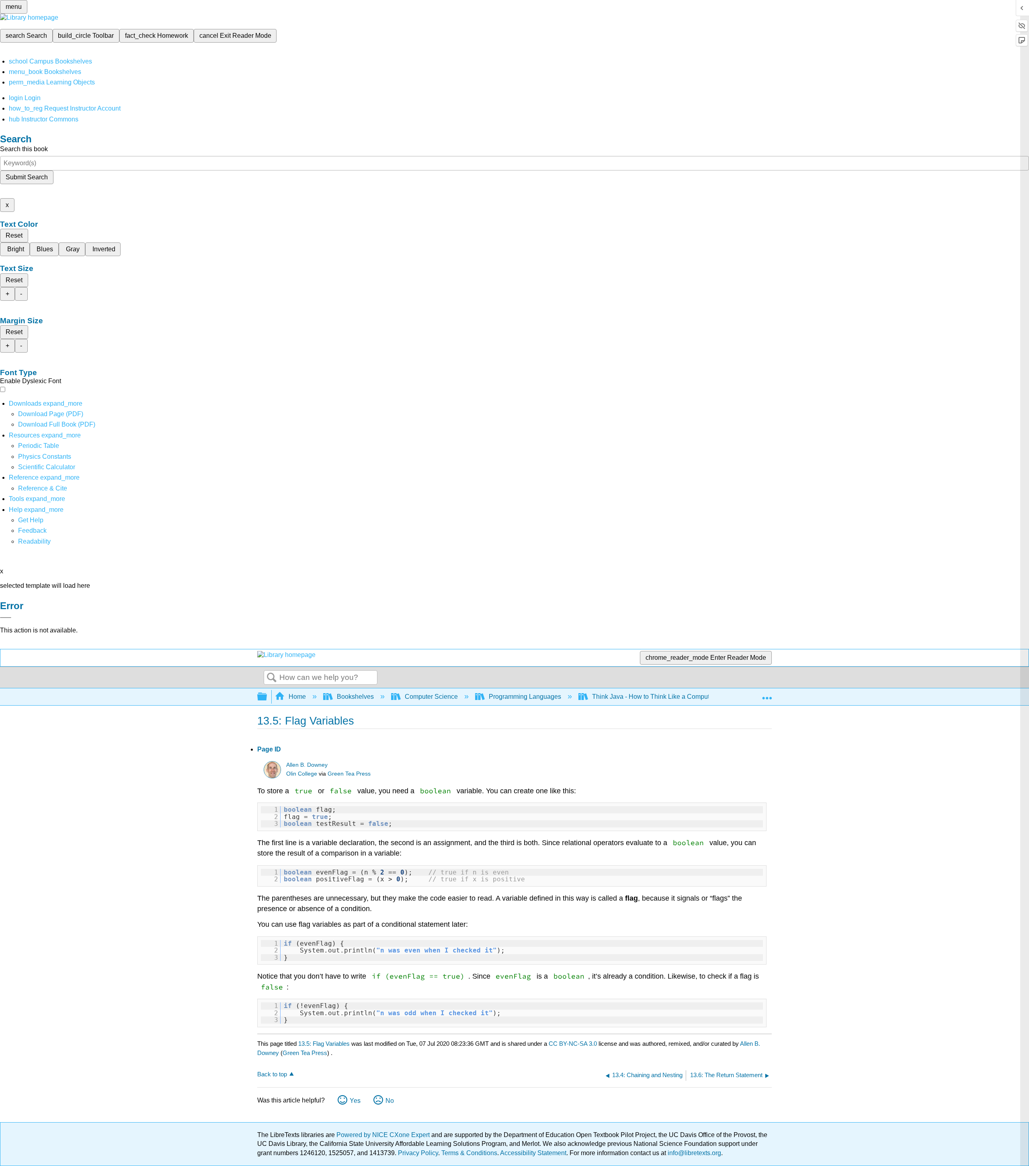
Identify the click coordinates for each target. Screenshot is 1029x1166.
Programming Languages (525, 696)
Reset (14, 235)
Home (297, 696)
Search (272, 678)
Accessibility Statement (533, 1153)
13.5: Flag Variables (324, 1043)
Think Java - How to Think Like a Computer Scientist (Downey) (681, 696)
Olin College (301, 774)
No (389, 1100)
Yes (355, 1100)
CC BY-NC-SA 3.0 (573, 1043)
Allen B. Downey (307, 765)
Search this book (24, 149)
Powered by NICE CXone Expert (383, 1134)
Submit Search (27, 177)
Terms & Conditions (469, 1153)
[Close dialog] (5, 617)
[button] (32, 530)
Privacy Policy (418, 1153)
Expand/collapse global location (767, 694)
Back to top (272, 1074)
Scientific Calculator (46, 467)
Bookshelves (355, 696)
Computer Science (431, 696)
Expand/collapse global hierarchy (267, 697)
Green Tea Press (349, 774)
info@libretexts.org (693, 1153)
